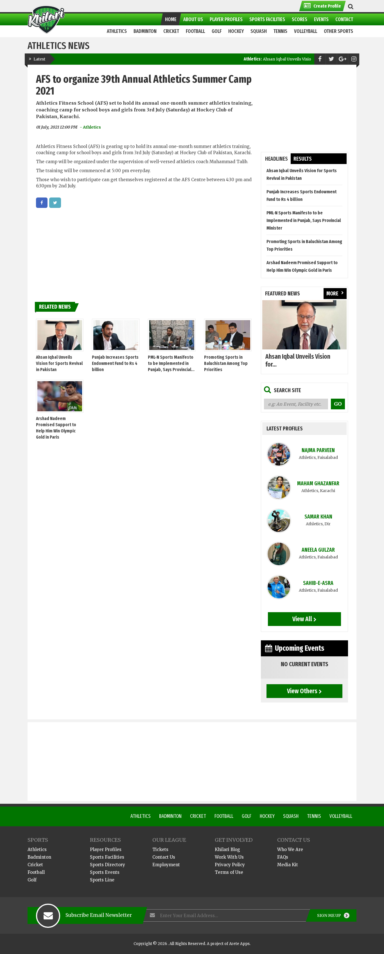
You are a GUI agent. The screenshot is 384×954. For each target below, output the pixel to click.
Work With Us (229, 857)
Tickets (160, 849)
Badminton (170, 816)
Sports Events (104, 872)
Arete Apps (239, 943)
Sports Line (102, 880)
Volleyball (340, 816)
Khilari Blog (227, 849)
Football (223, 816)
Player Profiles (105, 849)
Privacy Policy (230, 864)
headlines (276, 159)
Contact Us (163, 857)
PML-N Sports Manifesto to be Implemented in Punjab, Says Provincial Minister (303, 220)
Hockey (267, 816)
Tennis (314, 816)
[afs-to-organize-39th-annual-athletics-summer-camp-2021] (42, 202)
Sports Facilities (107, 857)
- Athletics (90, 127)
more (332, 293)
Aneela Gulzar (318, 550)
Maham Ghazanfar (318, 483)
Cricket (198, 816)
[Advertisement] (144, 253)
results (302, 159)
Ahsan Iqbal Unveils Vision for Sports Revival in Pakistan (296, 59)
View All (302, 619)
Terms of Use (229, 872)
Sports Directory (107, 864)
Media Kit (287, 864)
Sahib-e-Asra (318, 583)
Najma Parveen (318, 450)
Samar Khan (318, 516)
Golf (246, 816)
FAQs (282, 857)
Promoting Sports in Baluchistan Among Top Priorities (226, 363)
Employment (166, 864)
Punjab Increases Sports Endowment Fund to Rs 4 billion (115, 363)
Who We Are (290, 849)
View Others (302, 691)
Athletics (140, 816)
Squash (291, 816)
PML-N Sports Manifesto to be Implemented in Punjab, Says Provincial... (171, 363)
